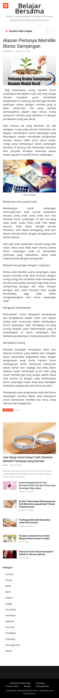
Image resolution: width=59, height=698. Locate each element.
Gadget (8, 603)
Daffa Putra (8, 51)
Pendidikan (10, 633)
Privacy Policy (12, 686)
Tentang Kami (42, 686)
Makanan (9, 621)
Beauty (8, 580)
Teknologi (10, 639)
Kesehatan (10, 615)
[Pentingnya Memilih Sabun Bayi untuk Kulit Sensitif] (10, 522)
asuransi (9, 574)
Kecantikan (10, 609)
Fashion (9, 597)
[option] (31, 31)
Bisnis (18, 410)
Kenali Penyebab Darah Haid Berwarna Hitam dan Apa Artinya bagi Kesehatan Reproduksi (37, 485)
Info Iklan (40, 683)
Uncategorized (12, 645)
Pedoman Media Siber (20, 683)
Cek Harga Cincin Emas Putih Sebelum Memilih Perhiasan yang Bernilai (28, 459)
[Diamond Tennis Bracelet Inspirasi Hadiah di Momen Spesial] (10, 554)
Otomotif (9, 627)
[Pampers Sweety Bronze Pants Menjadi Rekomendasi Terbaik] (10, 538)
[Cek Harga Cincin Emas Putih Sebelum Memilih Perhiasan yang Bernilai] (29, 438)
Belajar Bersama (29, 8)
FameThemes (29, 693)
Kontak (27, 686)
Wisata (8, 651)
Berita (8, 586)
